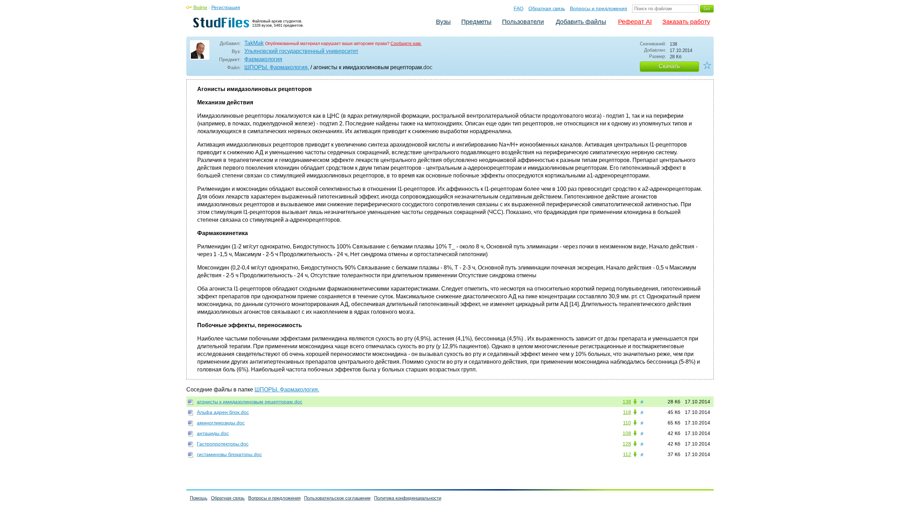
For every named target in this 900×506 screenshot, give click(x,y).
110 (627, 423)
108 (627, 433)
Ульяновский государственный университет (301, 51)
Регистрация (225, 7)
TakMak (254, 43)
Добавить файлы (581, 21)
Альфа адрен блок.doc (223, 412)
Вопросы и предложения (598, 8)
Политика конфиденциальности (407, 498)
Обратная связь (546, 8)
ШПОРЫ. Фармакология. (276, 67)
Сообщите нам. (406, 43)
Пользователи (523, 21)
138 (627, 401)
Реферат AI (635, 21)
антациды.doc (213, 433)
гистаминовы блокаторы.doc (229, 454)
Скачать (669, 66)
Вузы (443, 21)
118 (627, 412)
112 (627, 454)
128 (627, 444)
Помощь (198, 498)
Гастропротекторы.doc (223, 444)
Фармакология (263, 59)
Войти (200, 7)
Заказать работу (686, 21)
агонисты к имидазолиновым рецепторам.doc (249, 401)
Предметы (476, 21)
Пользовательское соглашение (337, 498)
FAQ (518, 8)
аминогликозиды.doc (221, 423)
